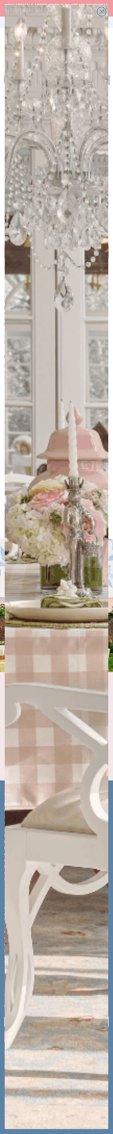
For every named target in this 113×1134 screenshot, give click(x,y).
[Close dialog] (101, 11)
